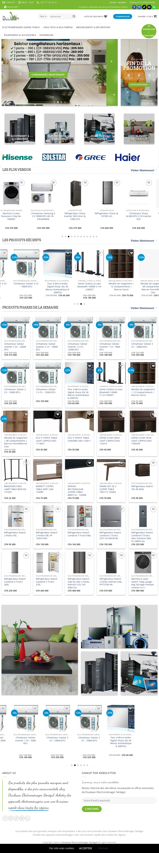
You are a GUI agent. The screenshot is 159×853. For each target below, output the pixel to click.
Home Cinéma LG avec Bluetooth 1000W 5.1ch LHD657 (111, 392)
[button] (147, 16)
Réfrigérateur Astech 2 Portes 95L (15, 534)
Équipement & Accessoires (20, 35)
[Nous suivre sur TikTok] (144, 7)
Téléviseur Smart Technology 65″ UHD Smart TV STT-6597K (117, 286)
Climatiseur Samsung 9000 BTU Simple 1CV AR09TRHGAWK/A (34, 216)
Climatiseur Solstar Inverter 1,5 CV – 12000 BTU (77, 346)
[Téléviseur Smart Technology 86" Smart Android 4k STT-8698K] (86, 263)
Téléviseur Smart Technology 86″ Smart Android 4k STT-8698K (86, 286)
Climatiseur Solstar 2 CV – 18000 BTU (15, 391)
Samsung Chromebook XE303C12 (129, 215)
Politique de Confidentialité (142, 2)
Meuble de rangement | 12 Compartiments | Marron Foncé (143, 392)
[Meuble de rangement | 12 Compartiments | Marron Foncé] (20, 718)
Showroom (46, 35)
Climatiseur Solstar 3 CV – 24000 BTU (142, 345)
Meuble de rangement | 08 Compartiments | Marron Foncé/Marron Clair (15, 442)
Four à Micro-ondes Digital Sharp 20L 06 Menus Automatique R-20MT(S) (78, 393)
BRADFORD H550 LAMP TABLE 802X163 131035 (15, 489)
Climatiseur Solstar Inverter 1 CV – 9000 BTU (110, 346)
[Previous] (8, 72)
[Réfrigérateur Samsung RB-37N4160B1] (65, 193)
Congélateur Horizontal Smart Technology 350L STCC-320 (84, 753)
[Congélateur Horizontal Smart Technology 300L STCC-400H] (22, 263)
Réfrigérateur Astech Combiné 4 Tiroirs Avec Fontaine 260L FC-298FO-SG (142, 537)
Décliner (103, 848)
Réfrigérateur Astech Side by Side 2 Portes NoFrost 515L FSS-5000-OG (78, 583)
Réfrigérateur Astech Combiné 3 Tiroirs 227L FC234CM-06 (110, 535)
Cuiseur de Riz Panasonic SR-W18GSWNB (54, 286)
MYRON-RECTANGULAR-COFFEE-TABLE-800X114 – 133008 (77, 490)
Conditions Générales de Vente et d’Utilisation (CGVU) (103, 7)
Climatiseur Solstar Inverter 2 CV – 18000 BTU (47, 346)
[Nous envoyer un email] (149, 7)
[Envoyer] (74, 16)
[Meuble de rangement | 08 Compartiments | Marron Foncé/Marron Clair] (52, 727)
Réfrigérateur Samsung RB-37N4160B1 (65, 215)
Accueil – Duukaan (117, 2)
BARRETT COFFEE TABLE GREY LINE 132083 (45, 489)
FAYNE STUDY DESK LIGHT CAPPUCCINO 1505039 (141, 440)
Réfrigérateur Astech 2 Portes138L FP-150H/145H (46, 535)
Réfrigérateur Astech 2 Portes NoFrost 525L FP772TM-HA (111, 581)
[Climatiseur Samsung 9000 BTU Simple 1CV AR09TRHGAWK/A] (33, 193)
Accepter (85, 848)
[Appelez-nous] (154, 7)
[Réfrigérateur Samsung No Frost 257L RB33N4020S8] (97, 193)
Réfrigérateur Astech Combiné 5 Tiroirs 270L (46, 581)
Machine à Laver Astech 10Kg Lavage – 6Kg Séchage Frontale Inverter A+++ (142, 583)
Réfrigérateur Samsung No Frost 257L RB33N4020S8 (97, 216)
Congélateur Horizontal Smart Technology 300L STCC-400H (22, 286)
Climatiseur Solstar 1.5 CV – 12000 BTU (46, 391)
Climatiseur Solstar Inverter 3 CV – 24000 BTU (15, 346)
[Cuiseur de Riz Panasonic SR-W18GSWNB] (54, 263)
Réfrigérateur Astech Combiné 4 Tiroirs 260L (15, 581)
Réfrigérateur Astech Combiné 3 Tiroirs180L (79, 534)
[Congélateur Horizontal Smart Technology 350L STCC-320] (84, 729)
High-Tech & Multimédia (58, 27)
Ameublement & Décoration (93, 27)
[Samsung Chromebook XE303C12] (129, 193)
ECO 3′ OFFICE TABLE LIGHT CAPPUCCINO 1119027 (46, 440)
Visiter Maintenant (142, 170)
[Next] (111, 72)
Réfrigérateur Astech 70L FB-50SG (142, 488)
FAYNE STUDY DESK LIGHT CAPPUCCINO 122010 (110, 440)
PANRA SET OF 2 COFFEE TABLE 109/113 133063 (108, 489)
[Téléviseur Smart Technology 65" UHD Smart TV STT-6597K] (117, 263)
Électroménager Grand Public (21, 27)
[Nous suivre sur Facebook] (134, 7)
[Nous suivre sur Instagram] (139, 7)
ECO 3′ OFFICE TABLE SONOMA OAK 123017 (79, 439)
